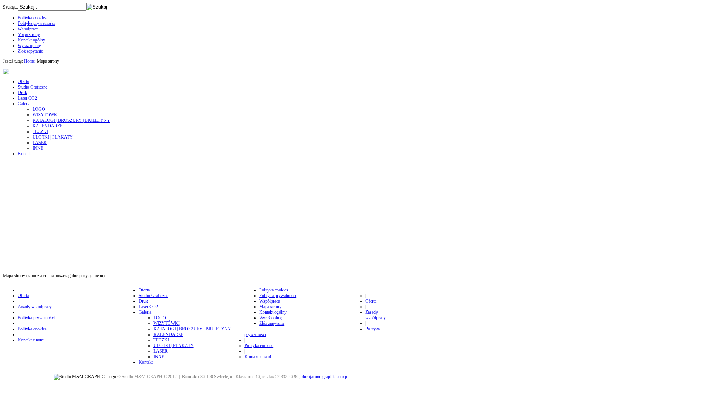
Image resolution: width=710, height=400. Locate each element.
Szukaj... (10, 7)
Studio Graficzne (32, 87)
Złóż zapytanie (30, 51)
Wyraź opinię (29, 45)
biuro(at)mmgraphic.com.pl (324, 376)
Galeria (24, 103)
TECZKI (40, 131)
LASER (40, 142)
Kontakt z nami (31, 340)
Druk (22, 92)
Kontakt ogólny (31, 40)
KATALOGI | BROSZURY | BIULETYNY (71, 120)
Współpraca (28, 28)
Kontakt (25, 153)
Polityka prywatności (36, 23)
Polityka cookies (32, 17)
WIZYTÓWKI (46, 114)
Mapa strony (29, 34)
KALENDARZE (47, 126)
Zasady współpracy (35, 306)
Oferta (23, 81)
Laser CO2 (27, 98)
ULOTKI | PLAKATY (53, 137)
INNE (38, 148)
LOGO (39, 109)
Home (29, 61)
